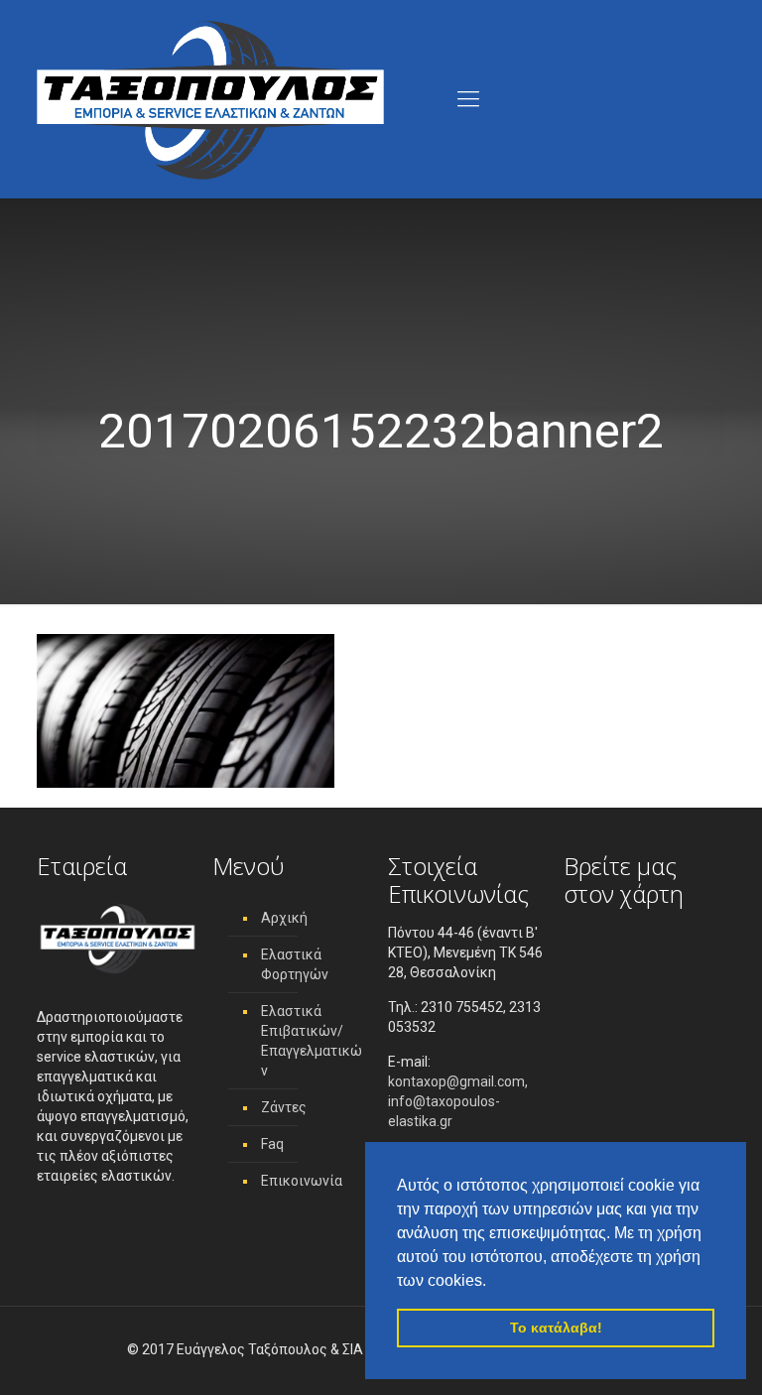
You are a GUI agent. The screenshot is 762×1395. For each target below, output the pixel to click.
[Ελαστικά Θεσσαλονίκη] (210, 99)
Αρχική (284, 918)
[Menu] (468, 99)
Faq (272, 1144)
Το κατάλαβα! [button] (556, 1327)
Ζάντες (284, 1107)
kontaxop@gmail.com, (458, 1081)
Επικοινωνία (301, 1181)
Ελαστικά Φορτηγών (294, 964)
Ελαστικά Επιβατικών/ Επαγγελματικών (311, 1040)
